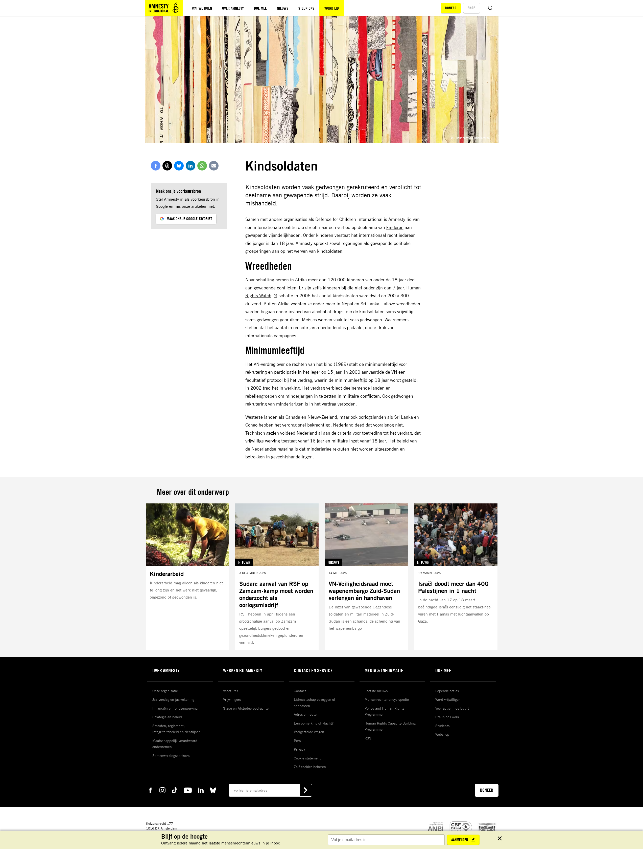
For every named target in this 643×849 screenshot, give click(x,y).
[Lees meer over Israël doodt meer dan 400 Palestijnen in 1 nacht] (455, 576)
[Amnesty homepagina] (164, 8)
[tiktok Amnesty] (175, 790)
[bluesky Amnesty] (213, 790)
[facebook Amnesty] (150, 790)
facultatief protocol (264, 380)
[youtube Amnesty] (188, 790)
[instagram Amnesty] (162, 790)
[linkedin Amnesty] (201, 790)
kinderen (394, 227)
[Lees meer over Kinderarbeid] (187, 576)
